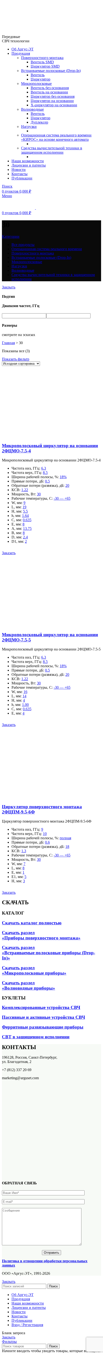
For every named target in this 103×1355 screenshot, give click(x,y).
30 (39, 494)
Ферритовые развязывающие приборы (42, 1027)
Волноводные (32, 109)
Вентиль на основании (49, 92)
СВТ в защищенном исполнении (35, 1036)
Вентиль (38, 75)
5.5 (25, 511)
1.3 (23, 851)
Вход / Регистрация (27, 1325)
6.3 (43, 468)
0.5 (47, 481)
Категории (10, 236)
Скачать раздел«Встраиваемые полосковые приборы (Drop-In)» (48, 952)
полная (65, 838)
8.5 (45, 473)
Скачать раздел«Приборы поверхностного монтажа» (41, 935)
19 (24, 507)
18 (67, 847)
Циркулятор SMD (45, 66)
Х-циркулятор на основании (54, 105)
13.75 (27, 528)
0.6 (47, 842)
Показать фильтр (15, 359)
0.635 (27, 520)
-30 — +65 (62, 498)
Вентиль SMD (42, 62)
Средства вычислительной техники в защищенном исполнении (51, 150)
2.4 (25, 537)
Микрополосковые (36, 83)
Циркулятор (40, 79)
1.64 (25, 516)
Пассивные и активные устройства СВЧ (43, 1017)
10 (45, 834)
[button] (9, 553)
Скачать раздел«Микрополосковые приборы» (34, 970)
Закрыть (8, 287)
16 (25, 692)
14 (24, 696)
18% (63, 477)
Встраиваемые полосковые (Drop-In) (51, 71)
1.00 (25, 705)
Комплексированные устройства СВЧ (41, 1007)
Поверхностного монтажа (42, 58)
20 (67, 485)
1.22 (24, 490)
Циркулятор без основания (52, 96)
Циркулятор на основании (52, 101)
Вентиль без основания (50, 88)
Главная (8, 343)
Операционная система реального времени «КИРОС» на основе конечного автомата (56, 137)
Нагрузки (29, 127)
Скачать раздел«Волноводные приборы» (28, 985)
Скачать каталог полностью (32, 922)
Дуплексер (39, 122)
